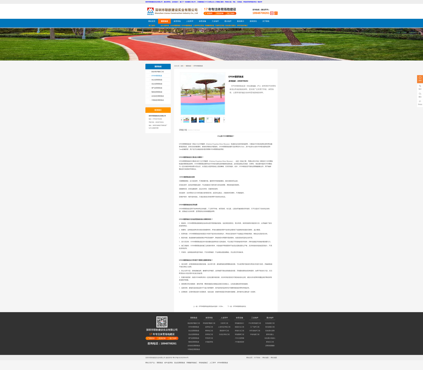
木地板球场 (209, 342)
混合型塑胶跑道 (156, 84)
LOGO (174, 11)
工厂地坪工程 (254, 327)
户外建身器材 (239, 342)
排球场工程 (209, 334)
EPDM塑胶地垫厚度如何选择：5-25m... (211, 306)
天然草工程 (224, 323)
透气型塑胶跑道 (156, 88)
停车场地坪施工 (242, 25)
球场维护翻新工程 (209, 323)
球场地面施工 (203, 363)
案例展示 (240, 21)
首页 (182, 66)
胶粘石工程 (270, 342)
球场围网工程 (239, 334)
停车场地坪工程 (254, 331)
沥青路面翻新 (270, 345)
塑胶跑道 (164, 21)
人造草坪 (189, 21)
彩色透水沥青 (270, 331)
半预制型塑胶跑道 (157, 100)
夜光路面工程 (270, 327)
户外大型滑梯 (239, 338)
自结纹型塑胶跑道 (157, 96)
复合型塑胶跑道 (156, 80)
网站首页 (151, 21)
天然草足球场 (219, 25)
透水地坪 (227, 21)
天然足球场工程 (224, 334)
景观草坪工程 (224, 331)
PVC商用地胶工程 (255, 323)
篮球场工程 (209, 327)
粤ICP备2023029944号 (180, 357)
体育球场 (177, 21)
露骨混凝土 (270, 334)
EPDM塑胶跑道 (187, 25)
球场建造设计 (239, 323)
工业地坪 (215, 21)
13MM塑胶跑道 (175, 25)
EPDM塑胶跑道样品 (239, 306)
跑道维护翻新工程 (157, 71)
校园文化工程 (239, 327)
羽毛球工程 (209, 338)
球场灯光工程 (239, 331)
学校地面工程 (254, 334)
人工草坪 (213, 363)
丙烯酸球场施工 (191, 363)
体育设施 (202, 21)
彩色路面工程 (270, 323)
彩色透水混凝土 (230, 25)
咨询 (420, 80)
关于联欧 (265, 21)
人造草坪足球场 (198, 25)
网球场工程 (209, 331)
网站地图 (265, 357)
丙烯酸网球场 (209, 25)
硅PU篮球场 (165, 25)
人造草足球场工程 (224, 327)
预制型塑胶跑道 (156, 92)
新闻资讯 (253, 21)
